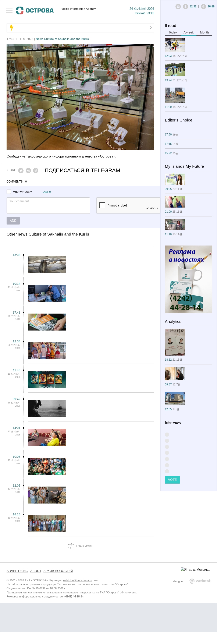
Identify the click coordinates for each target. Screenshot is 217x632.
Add (13, 220)
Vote (172, 479)
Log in (47, 191)
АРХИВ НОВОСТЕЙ (58, 571)
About (35, 571)
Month (204, 32)
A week (189, 32)
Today (173, 32)
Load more (84, 546)
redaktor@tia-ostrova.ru (77, 580)
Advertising (17, 571)
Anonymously (22, 191)
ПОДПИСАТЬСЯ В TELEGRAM (82, 170)
